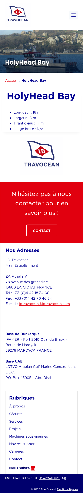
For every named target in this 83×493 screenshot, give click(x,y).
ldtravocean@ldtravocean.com (44, 303)
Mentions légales (67, 489)
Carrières (16, 451)
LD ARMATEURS (49, 478)
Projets (15, 428)
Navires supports (23, 443)
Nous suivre (19, 468)
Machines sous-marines (28, 436)
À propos (17, 406)
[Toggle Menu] (73, 15)
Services (16, 421)
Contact (15, 459)
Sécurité (16, 414)
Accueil (11, 80)
